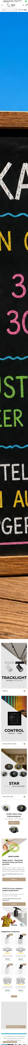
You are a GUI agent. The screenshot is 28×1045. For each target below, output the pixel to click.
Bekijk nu (14, 879)
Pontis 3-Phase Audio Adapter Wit (7, 950)
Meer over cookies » (22, 1042)
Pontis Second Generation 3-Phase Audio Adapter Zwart (20, 981)
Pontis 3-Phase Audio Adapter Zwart (20, 950)
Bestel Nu (14, 904)
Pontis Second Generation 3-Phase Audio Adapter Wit (7, 981)
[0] (26, 5)
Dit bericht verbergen (10, 1042)
